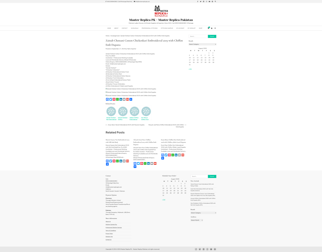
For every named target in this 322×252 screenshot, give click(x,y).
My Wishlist (192, 28)
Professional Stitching (149, 28)
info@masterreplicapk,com (142, 1)
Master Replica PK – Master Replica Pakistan (161, 20)
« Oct (190, 69)
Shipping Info (109, 236)
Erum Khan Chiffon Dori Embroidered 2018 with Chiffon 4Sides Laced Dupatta (173, 141)
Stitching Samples (167, 28)
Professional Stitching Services (114, 227)
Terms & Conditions (111, 230)
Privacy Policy (109, 233)
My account (180, 28)
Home (109, 28)
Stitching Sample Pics (111, 224)
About (116, 28)
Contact (125, 28)
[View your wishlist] (215, 28)
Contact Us (108, 239)
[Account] (211, 28)
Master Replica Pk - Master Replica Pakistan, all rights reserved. (140, 249)
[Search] (215, 1)
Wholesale (134, 28)
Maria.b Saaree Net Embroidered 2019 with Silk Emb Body (117, 141)
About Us (108, 221)
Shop (200, 28)
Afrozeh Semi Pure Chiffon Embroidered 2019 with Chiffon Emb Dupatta (144, 142)
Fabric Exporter (131, 49)
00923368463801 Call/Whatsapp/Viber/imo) (119, 1)
